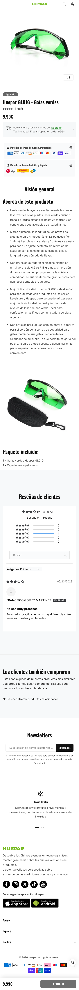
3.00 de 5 (49, 512)
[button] (8, 108)
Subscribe (65, 748)
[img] (15, 581)
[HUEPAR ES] (39, 4)
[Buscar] (64, 4)
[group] (39, 46)
